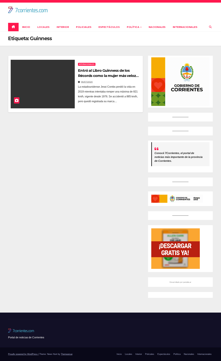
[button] (210, 27)
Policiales (83, 27)
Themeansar (66, 354)
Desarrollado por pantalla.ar (180, 282)
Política (133, 27)
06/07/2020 (87, 82)
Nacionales (157, 27)
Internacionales (185, 27)
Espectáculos (109, 27)
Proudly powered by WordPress (23, 354)
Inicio (26, 27)
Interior (63, 27)
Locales (43, 27)
